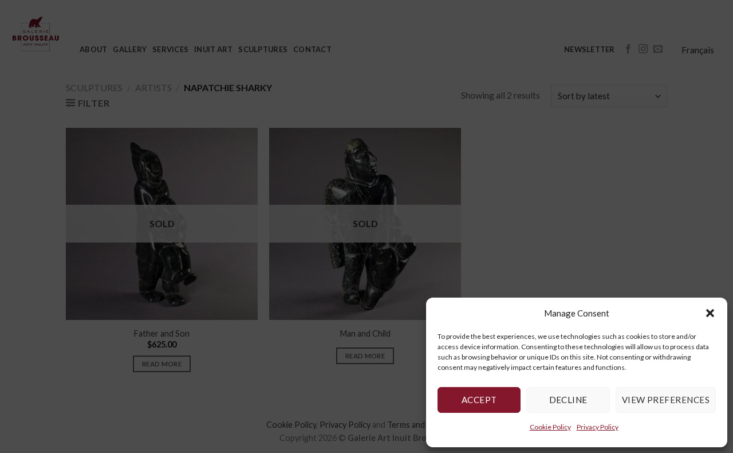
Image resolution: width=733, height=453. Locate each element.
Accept (479, 400)
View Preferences (666, 400)
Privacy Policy (597, 427)
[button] (710, 313)
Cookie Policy (550, 427)
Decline (568, 400)
